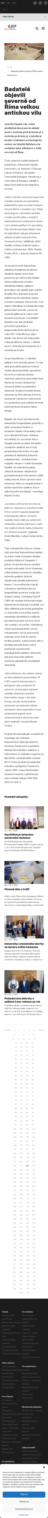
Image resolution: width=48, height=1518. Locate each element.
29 (22, 1055)
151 (34, 1178)
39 (33, 1063)
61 (21, 1088)
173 (21, 1202)
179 (33, 1207)
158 (27, 1186)
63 (33, 1088)
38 (27, 1063)
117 (21, 1145)
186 (27, 1215)
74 (27, 1100)
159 (33, 1186)
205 (20, 1235)
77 (21, 1104)
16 (16, 1043)
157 (21, 1186)
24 (16, 1051)
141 (21, 1170)
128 (15, 1157)
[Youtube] (45, 3)
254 (27, 1284)
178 (27, 1207)
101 (21, 1129)
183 (33, 1211)
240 (14, 1272)
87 (33, 1112)
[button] (44, 1467)
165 (21, 1194)
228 (14, 1260)
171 (34, 1198)
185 (21, 1215)
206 (27, 1235)
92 (16, 1121)
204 (14, 1235)
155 (33, 1182)
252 (14, 1284)
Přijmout (24, 1494)
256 (14, 1289)
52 (16, 1080)
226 (27, 1256)
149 (21, 1178)
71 (33, 1096)
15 (35, 1039)
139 (33, 1166)
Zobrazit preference (24, 1509)
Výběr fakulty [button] (8, 17)
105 (21, 1133)
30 (27, 1055)
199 (34, 1227)
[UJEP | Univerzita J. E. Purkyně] (10, 27)
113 (21, 1141)
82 (27, 1108)
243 (34, 1272)
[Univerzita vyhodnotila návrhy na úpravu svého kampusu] (24, 927)
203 (34, 1231)
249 (21, 1280)
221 (21, 1252)
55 (33, 1080)
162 (27, 1190)
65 (21, 1092)
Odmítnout (24, 1502)
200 (14, 1231)
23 (32, 1047)
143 (33, 1170)
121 (21, 1149)
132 (14, 1161)
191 (34, 1219)
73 (21, 1100)
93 (21, 1121)
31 (33, 1055)
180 (15, 1211)
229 (21, 1260)
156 (14, 1186)
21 (21, 1047)
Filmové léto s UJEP (17, 889)
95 (33, 1121)
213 (21, 1243)
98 (27, 1125)
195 (34, 1223)
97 (21, 1125)
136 (14, 1166)
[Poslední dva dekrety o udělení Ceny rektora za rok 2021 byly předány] (24, 981)
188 (14, 1219)
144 (14, 1174)
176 (14, 1207)
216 (14, 1248)
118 (27, 1145)
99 (33, 1125)
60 (16, 1088)
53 (21, 1080)
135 (33, 1161)
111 (34, 1137)
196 (14, 1227)
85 (21, 1112)
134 (27, 1161)
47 (33, 1071)
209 (21, 1239)
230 (27, 1260)
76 (16, 1104)
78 (27, 1104)
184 (14, 1215)
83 (32, 1108)
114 (27, 1141)
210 (28, 1239)
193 (21, 1223)
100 (14, 1129)
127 (34, 1153)
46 (27, 1071)
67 (33, 1092)
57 (21, 1084)
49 (22, 1076)
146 (27, 1174)
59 (33, 1084)
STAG (14, 3)
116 (15, 1145)
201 (21, 1231)
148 (14, 1178)
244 (14, 1276)
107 (34, 1133)
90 (27, 1116)
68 (16, 1096)
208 (14, 1239)
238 (27, 1268)
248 (14, 1280)
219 (33, 1248)
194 (27, 1223)
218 (27, 1248)
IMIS (8, 3)
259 (34, 1289)
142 (27, 1170)
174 (27, 1202)
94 (27, 1121)
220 (14, 1252)
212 (14, 1243)
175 (33, 1202)
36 (16, 1063)
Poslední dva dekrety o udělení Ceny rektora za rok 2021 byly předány (22, 1002)
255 (34, 1284)
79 (33, 1104)
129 (21, 1157)
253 (20, 1284)
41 (21, 1067)
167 (34, 1194)
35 (33, 1059)
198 (27, 1227)
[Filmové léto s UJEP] (24, 872)
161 (21, 1190)
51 (33, 1076)
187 (34, 1215)
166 (27, 1194)
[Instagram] (40, 3)
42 (27, 1067)
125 (21, 1153)
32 (16, 1059)
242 (27, 1272)
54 (27, 1080)
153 (21, 1182)
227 (34, 1256)
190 (27, 1219)
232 (14, 1264)
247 (34, 1276)
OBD (3, 3)
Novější (7, 1030)
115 (33, 1141)
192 (14, 1223)
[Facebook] (35, 3)
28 (16, 1055)
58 (27, 1084)
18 (27, 1043)
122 (27, 1149)
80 (16, 1108)
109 (21, 1137)
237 (21, 1268)
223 (34, 1252)
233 (20, 1264)
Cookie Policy (24, 1515)
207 (34, 1235)
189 (21, 1219)
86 (27, 1112)
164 (14, 1194)
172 (14, 1202)
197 (21, 1227)
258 (27, 1289)
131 (34, 1157)
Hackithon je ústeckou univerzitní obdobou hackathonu (18, 838)
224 (14, 1256)
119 (33, 1145)
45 (21, 1071)
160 (14, 1190)
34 (27, 1059)
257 (21, 1289)
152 (14, 1182)
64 (16, 1092)
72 (16, 1100)
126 (27, 1153)
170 (27, 1198)
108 (15, 1137)
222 (27, 1252)
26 (27, 1051)
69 (22, 1096)
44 (16, 1071)
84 (16, 1112)
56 (16, 1084)
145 (21, 1174)
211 (34, 1239)
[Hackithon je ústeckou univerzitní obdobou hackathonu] (24, 817)
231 (34, 1260)
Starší (41, 1030)
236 (14, 1268)
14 (29, 1039)
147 (34, 1174)
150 (27, 1178)
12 (18, 1039)
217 (21, 1248)
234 (27, 1264)
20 (16, 1047)
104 (14, 1133)
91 (33, 1116)
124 (14, 1153)
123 (33, 1149)
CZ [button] (4, 10)
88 (16, 1116)
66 (27, 1092)
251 (34, 1280)
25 (21, 1051)
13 (24, 1039)
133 (21, 1161)
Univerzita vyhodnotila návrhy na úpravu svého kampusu (24, 945)
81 (21, 1108)
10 (34, 1035)
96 (16, 1125)
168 (14, 1198)
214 (27, 1243)
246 (27, 1276)
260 (21, 1293)
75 (33, 1100)
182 (27, 1211)
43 (33, 1067)
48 (16, 1076)
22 (27, 1047)
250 (27, 1280)
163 (33, 1190)
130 (27, 1157)
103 (33, 1129)
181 (21, 1211)
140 (14, 1170)
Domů (9, 67)
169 (21, 1198)
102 (27, 1129)
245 (20, 1276)
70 (27, 1096)
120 (15, 1149)
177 (21, 1207)
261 (27, 1293)
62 (27, 1088)
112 (15, 1141)
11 (13, 1039)
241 (21, 1272)
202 (27, 1231)
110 (28, 1137)
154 (27, 1182)
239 (34, 1268)
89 (21, 1116)
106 (27, 1133)
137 (21, 1166)
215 (33, 1243)
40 (16, 1067)
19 (32, 1043)
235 (34, 1264)
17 (21, 1043)
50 (27, 1076)
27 (33, 1051)
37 (21, 1063)
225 (21, 1256)
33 (21, 1059)
